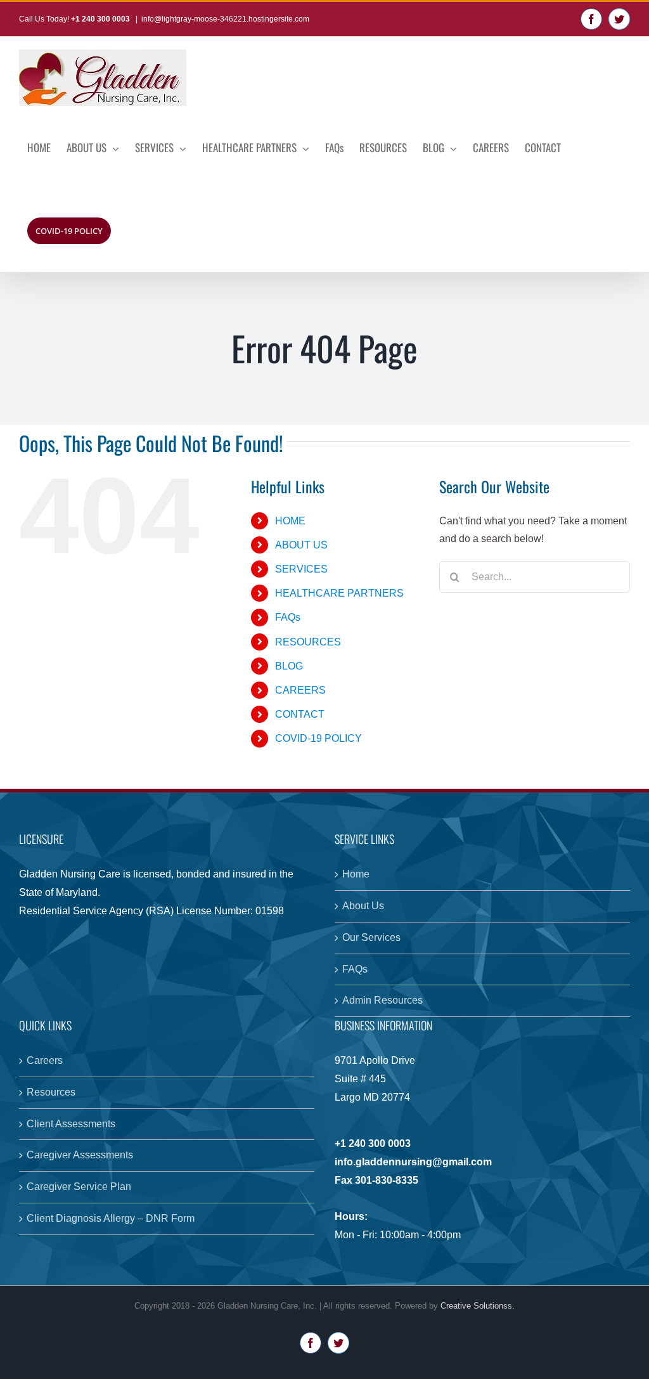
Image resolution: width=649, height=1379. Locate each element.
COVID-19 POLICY (318, 738)
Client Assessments (71, 1123)
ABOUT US (301, 545)
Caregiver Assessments (80, 1154)
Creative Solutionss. (477, 1306)
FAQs (287, 617)
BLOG (289, 666)
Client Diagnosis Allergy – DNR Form (111, 1218)
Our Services (371, 937)
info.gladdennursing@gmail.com (413, 1161)
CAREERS (300, 690)
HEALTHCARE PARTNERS (339, 593)
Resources (51, 1092)
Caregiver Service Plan (79, 1186)
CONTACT (299, 714)
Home (355, 874)
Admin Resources (382, 1000)
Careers (45, 1060)
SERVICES (301, 569)
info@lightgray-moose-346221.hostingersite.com (225, 19)
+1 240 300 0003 (101, 19)
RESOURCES (308, 642)
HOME (290, 520)
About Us (363, 905)
